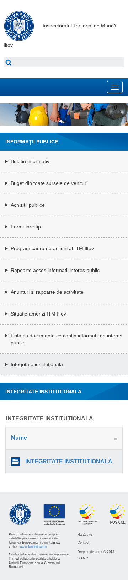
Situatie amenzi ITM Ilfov (38, 314)
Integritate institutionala (37, 364)
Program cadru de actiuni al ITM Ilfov (52, 248)
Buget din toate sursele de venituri (49, 183)
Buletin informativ (30, 161)
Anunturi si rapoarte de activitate (47, 292)
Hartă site (85, 534)
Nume (19, 438)
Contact (83, 542)
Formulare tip (26, 227)
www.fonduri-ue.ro (33, 547)
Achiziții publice (28, 205)
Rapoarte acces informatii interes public (55, 270)
